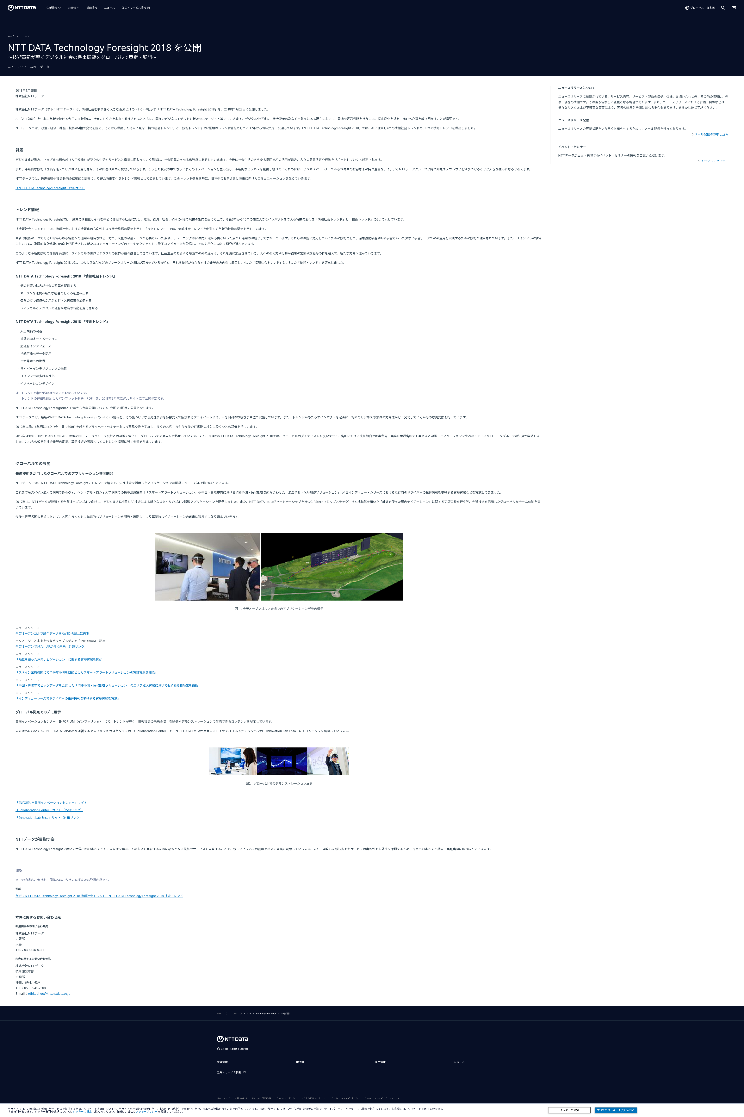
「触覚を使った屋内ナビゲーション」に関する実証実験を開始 (59, 659)
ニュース (109, 7)
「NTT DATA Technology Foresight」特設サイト (50, 188)
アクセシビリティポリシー (314, 1098)
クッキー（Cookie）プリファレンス (382, 1098)
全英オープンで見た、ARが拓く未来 (51, 646)
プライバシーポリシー (286, 1098)
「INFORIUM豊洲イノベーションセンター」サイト (51, 803)
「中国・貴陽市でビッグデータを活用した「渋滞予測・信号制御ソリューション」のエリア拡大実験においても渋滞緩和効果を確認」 (108, 685)
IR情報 (72, 7)
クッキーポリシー (146, 1111)
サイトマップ (223, 1098)
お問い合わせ (240, 1098)
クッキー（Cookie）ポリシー (346, 1098)
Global (235, 1048)
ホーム (11, 36)
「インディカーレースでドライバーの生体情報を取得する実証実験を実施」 (68, 698)
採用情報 (91, 7)
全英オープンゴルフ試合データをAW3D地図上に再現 (52, 633)
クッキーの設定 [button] (82, 1111)
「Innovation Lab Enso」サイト (49, 817)
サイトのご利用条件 (261, 1098)
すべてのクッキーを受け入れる (616, 1110)
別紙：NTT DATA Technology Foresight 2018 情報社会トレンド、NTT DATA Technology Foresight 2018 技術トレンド (99, 896)
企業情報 (51, 7)
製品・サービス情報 (134, 7)
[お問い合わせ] (734, 7)
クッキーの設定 (569, 1110)
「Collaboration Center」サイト (49, 810)
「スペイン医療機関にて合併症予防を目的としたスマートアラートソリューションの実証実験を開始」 (87, 672)
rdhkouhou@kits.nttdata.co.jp (49, 993)
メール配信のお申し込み (711, 134)
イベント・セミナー (714, 161)
